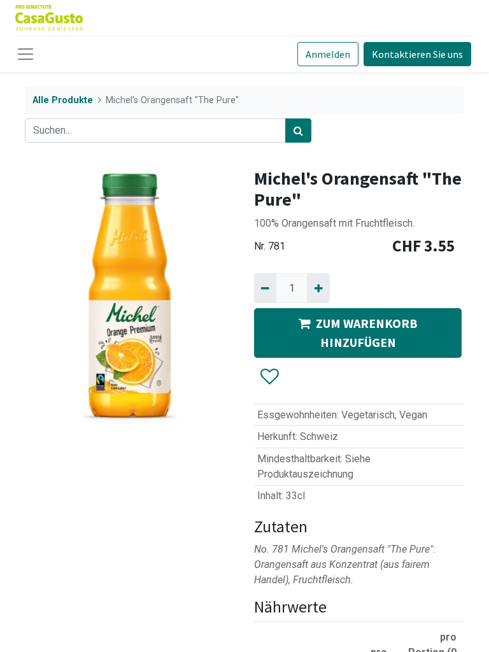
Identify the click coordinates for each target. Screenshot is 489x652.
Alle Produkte (62, 100)
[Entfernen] (265, 287)
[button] (269, 377)
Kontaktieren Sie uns (417, 54)
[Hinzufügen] (318, 287)
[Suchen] (298, 130)
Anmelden (328, 54)
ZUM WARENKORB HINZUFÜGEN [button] (367, 332)
